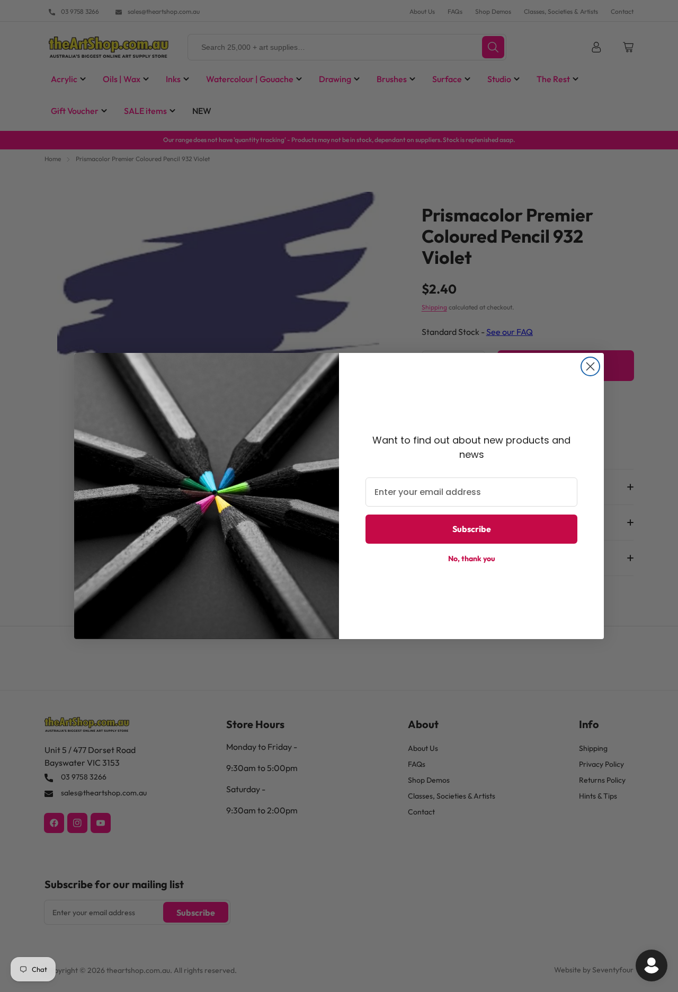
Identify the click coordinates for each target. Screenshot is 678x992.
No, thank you (471, 558)
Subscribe (471, 529)
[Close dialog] (590, 366)
